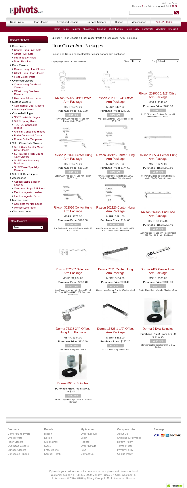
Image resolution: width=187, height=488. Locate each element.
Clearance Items (21, 211)
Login (66, 29)
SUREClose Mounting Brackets (26, 162)
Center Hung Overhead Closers (27, 86)
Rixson (48, 433)
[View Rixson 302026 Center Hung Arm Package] (73, 225)
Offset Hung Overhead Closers (27, 93)
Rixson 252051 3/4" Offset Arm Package (115, 99)
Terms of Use (125, 445)
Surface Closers (21, 101)
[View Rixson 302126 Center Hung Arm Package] (115, 225)
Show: (126, 61)
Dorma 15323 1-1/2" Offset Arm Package (115, 330)
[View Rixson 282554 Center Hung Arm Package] (158, 172)
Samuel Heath (52, 453)
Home (57, 29)
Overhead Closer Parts (27, 98)
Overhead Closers (22, 80)
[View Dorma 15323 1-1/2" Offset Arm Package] (115, 346)
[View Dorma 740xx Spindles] (158, 342)
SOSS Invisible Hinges (27, 117)
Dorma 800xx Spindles (72, 383)
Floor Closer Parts (24, 76)
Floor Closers (20, 65)
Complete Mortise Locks (28, 203)
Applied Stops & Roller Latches (27, 183)
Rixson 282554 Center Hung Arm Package (158, 156)
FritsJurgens (51, 449)
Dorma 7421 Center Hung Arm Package (115, 271)
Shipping (101, 29)
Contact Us (147, 29)
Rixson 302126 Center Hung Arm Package (115, 209)
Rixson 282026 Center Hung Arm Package (73, 156)
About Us (122, 433)
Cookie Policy (125, 453)
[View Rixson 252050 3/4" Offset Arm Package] (73, 115)
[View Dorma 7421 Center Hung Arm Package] (115, 287)
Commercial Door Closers (29, 105)
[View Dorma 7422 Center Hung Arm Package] (158, 287)
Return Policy (132, 29)
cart (163, 6)
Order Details (88, 445)
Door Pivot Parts (23, 61)
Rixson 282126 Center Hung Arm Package (115, 156)
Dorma (48, 437)
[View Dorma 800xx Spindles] (73, 396)
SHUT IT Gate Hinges (24, 174)
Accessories (19, 177)
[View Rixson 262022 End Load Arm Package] (158, 229)
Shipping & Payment (129, 437)
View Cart (160, 29)
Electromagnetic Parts (26, 196)
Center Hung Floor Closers (29, 69)
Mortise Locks (20, 199)
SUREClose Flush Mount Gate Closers (28, 155)
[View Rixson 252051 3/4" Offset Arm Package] (115, 115)
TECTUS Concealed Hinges (25, 126)
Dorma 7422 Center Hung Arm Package (158, 271)
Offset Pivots (15, 437)
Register (76, 29)
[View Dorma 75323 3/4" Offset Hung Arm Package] (73, 346)
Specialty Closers (24, 109)
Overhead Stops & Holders (29, 188)
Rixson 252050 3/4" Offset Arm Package (73, 99)
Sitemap (159, 429)
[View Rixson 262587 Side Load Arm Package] (73, 287)
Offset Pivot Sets (23, 53)
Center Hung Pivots (19, 433)
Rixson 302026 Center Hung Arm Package (73, 209)
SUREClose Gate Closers (27, 143)
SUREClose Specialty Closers (26, 169)
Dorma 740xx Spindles (158, 328)
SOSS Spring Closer (25, 121)
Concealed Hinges (22, 113)
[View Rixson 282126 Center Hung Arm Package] (115, 172)
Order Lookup (116, 29)
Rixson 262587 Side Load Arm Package (73, 271)
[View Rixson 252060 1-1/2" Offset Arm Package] (158, 111)
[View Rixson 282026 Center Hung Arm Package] (73, 172)
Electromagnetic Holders (28, 192)
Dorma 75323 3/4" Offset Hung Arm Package (73, 330)
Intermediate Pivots (25, 57)
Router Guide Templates (28, 139)
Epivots (55, 37)
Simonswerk (51, 441)
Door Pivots (19, 46)
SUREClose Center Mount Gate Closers (29, 148)
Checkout (173, 29)
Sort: (154, 61)
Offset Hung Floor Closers (29, 72)
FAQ (83, 449)
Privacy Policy (125, 449)
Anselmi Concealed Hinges (29, 131)
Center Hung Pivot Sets (27, 49)
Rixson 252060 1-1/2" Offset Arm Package (158, 95)
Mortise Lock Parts (25, 207)
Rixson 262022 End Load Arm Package (158, 213)
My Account (88, 29)
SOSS (47, 445)
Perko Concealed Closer (28, 135)
